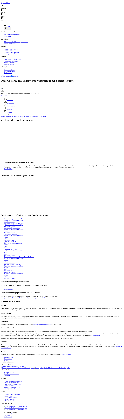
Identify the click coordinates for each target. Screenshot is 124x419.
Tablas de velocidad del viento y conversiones (16, 42)
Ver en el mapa (7, 76)
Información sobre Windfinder (12, 52)
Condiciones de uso (9, 70)
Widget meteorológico (10, 43)
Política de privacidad (10, 71)
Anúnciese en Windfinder (11, 61)
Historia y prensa (8, 50)
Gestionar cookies (9, 64)
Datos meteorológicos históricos (12, 59)
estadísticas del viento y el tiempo (42, 324)
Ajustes (8, 28)
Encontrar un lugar (8, 289)
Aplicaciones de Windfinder (11, 49)
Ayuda (8, 26)
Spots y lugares (8, 36)
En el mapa (4, 95)
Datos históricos (8, 169)
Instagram (24, 408)
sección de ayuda (95, 335)
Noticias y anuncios (9, 62)
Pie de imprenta (8, 73)
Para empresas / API (9, 54)
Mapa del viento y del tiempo (12, 34)
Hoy (2, 116)
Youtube (24, 409)
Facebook (15, 76)
